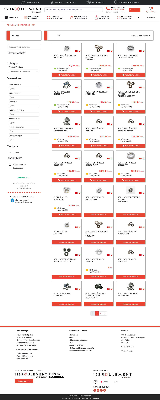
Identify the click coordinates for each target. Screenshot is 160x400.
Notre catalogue (22, 331)
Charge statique (15, 136)
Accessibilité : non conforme (82, 350)
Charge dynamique (16, 127)
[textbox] (22, 71)
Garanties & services (78, 331)
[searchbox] (24, 89)
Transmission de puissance (28, 340)
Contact (124, 331)
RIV (16, 152)
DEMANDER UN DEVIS (98, 215)
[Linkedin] (101, 390)
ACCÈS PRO (150, 17)
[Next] (104, 313)
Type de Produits (16, 67)
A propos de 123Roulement (27, 349)
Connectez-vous (134, 10)
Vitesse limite (14, 119)
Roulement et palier (25, 335)
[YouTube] (104, 390)
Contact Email (127, 351)
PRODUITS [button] (13, 17)
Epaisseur (13, 102)
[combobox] (24, 71)
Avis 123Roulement (25, 356)
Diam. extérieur (15, 93)
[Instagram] (98, 390)
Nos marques (22, 359)
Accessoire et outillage (26, 345)
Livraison (74, 335)
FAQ (71, 337)
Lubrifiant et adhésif (25, 343)
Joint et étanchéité (24, 337)
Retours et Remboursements (82, 348)
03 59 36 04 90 (117, 9)
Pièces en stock (19, 164)
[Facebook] (95, 390)
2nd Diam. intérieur (16, 110)
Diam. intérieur (15, 85)
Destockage (18, 168)
